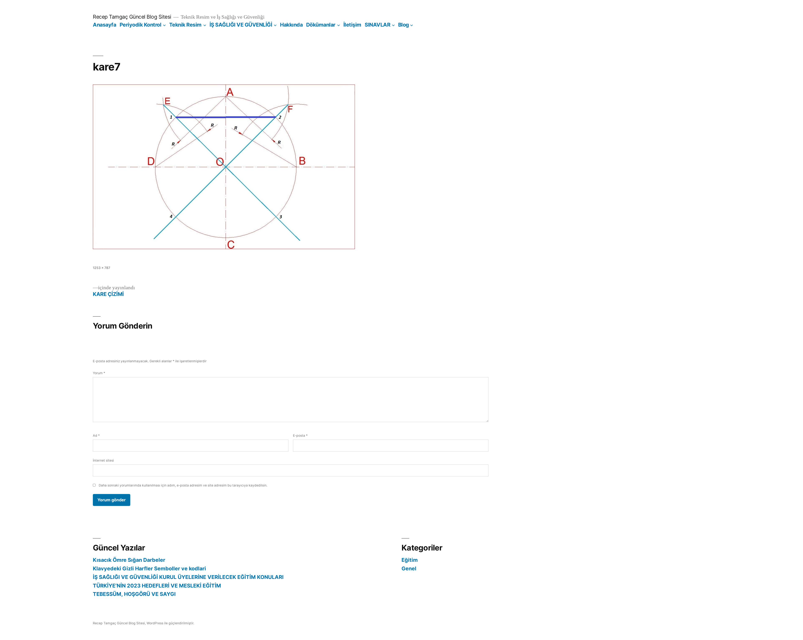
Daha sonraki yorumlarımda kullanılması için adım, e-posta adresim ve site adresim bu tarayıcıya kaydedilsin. (183, 485)
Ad (96, 436)
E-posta (300, 436)
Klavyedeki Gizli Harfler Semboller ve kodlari (149, 568)
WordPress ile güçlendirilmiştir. (170, 623)
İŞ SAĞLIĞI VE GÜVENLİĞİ (241, 25)
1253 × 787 (101, 268)
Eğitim (410, 560)
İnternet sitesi (103, 460)
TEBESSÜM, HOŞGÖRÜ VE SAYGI (134, 594)
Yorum (99, 373)
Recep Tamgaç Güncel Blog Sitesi (132, 17)
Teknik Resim (185, 25)
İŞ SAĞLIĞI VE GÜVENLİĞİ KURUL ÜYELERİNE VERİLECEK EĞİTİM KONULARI (188, 577)
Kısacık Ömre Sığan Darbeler (129, 560)
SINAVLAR (377, 25)
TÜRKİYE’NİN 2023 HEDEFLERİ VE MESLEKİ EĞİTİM (157, 585)
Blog (403, 25)
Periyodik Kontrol (140, 25)
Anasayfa (104, 25)
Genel (409, 568)
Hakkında (291, 25)
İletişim (352, 25)
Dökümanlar (320, 25)
